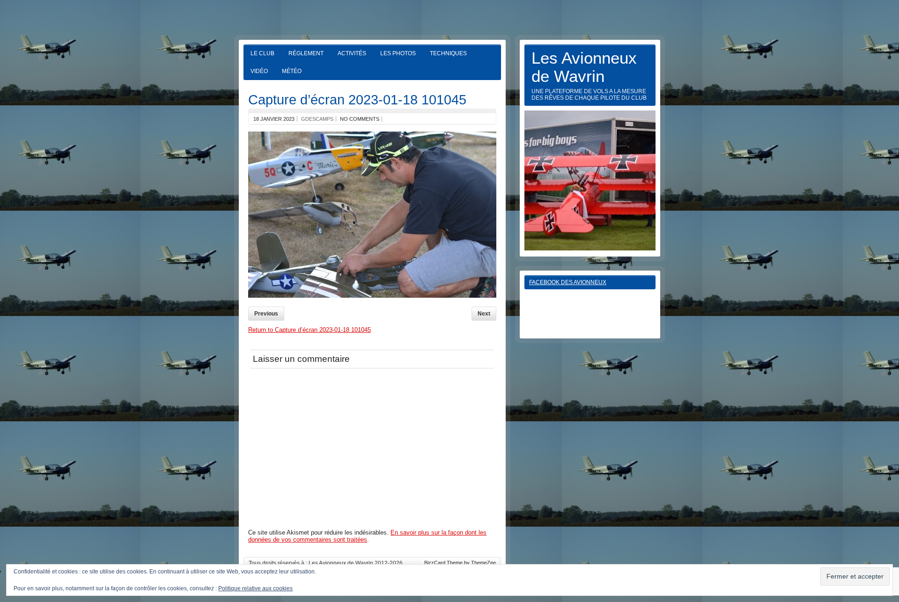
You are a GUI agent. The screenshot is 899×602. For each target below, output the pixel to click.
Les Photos (398, 53)
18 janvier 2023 (274, 119)
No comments (359, 119)
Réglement (306, 53)
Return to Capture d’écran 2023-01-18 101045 (309, 329)
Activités (352, 53)
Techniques (448, 53)
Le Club (262, 53)
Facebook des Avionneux (567, 282)
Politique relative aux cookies (255, 588)
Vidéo (259, 71)
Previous (266, 313)
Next (484, 313)
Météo (292, 71)
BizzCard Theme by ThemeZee (460, 562)
